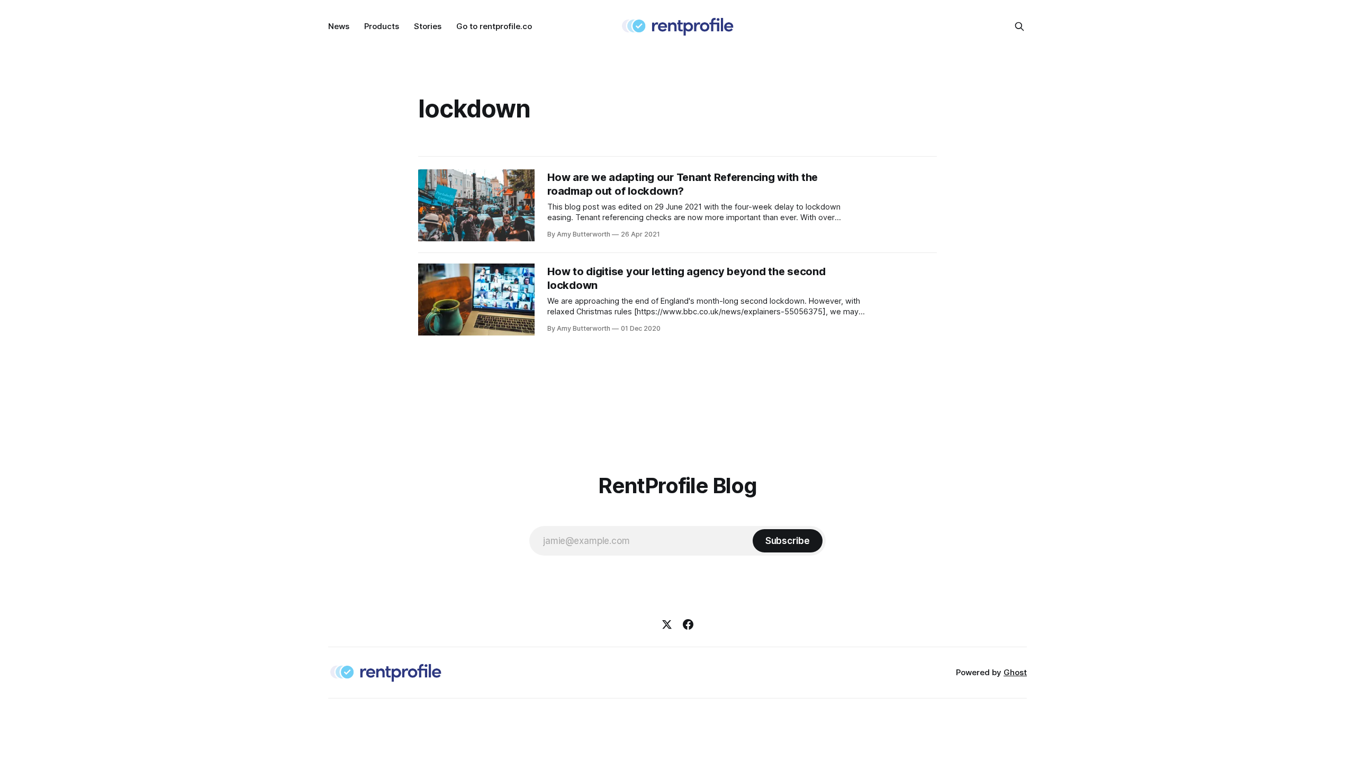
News (338, 26)
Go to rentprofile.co (494, 26)
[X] (667, 624)
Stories (427, 26)
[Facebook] (688, 624)
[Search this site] (1019, 26)
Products (381, 26)
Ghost (1015, 672)
